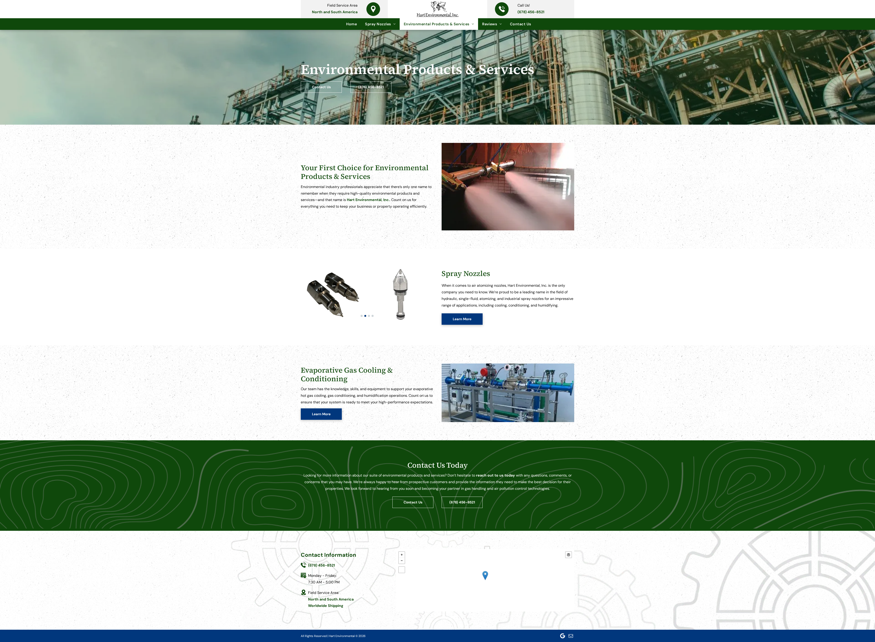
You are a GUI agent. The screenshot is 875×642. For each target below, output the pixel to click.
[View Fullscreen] (402, 570)
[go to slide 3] (369, 316)
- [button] (402, 561)
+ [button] (402, 555)
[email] (570, 635)
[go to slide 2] (365, 316)
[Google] (562, 635)
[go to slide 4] (372, 316)
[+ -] (485, 580)
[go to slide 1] (362, 316)
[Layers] (568, 555)
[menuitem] (351, 24)
